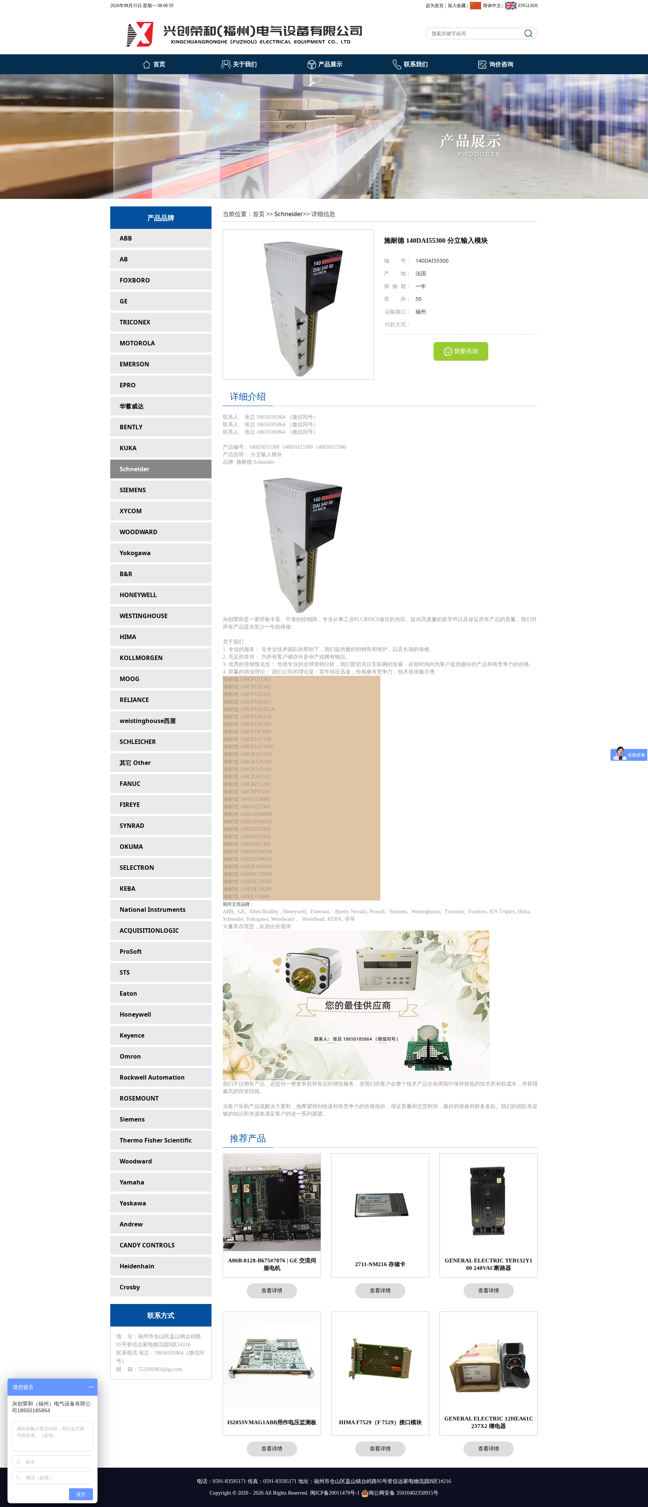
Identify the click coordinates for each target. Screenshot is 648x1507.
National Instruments (153, 909)
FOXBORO (135, 280)
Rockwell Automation (152, 1077)
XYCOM (131, 511)
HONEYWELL (138, 595)
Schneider (134, 469)
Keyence (132, 1035)
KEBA (127, 888)
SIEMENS (133, 490)
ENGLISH (528, 5)
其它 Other (135, 763)
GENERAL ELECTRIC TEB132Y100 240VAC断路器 (488, 1264)
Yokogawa (135, 553)
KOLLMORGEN (141, 658)
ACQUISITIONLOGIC (149, 930)
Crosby (130, 1287)
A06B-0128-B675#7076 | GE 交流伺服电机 (272, 1264)
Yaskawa (133, 1203)
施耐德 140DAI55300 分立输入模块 (436, 240)
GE (124, 301)
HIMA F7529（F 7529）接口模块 (380, 1422)
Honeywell (135, 1014)
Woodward (136, 1161)
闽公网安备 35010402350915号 (403, 1493)
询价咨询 (501, 64)
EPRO (128, 385)
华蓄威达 (132, 406)
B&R (126, 574)
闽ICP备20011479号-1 (335, 1493)
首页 (159, 64)
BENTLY (131, 427)
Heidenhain (137, 1266)
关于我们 (245, 64)
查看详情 (271, 1290)
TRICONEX (135, 322)
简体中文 (492, 5)
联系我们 (416, 64)
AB (124, 259)
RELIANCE (134, 700)
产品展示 (330, 64)
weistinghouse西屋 (148, 721)
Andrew (131, 1224)
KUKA (128, 448)
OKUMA (131, 846)
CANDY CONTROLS (147, 1245)
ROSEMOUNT (139, 1098)
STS (125, 972)
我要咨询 (466, 351)
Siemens (132, 1119)
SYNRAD (132, 825)
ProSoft (131, 951)
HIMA (128, 637)
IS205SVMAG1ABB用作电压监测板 (271, 1422)
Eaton (128, 993)
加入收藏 (457, 5)
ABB (126, 238)
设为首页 (435, 5)
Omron (130, 1056)
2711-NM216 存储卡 (380, 1264)
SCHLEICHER (138, 742)
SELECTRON (137, 867)
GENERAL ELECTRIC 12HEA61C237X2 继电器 (488, 1422)
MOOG (130, 679)
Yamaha (132, 1182)
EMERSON (134, 364)
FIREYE (130, 805)
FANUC (130, 784)
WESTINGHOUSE (144, 616)
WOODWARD (139, 532)
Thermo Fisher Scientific (156, 1140)
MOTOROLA (137, 343)
